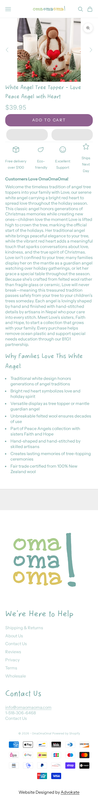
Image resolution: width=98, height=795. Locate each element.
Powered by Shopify (66, 733)
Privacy (12, 659)
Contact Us (16, 643)
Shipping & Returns (24, 627)
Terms (11, 667)
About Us (14, 635)
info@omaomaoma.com (28, 707)
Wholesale (15, 676)
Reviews (13, 651)
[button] (27, 134)
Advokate (70, 792)
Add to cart (49, 119)
